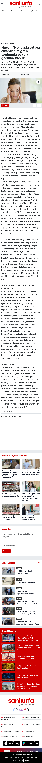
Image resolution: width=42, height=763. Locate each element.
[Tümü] (39, 563)
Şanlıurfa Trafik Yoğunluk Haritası (31, 726)
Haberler (4, 44)
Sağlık (12, 44)
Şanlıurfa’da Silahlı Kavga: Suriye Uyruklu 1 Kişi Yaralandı (26, 612)
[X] (17, 709)
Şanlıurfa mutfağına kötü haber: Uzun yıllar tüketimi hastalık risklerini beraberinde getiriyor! (31, 497)
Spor (38, 11)
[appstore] (12, 743)
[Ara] (40, 4)
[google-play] (30, 743)
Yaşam (23, 11)
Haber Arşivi (28, 736)
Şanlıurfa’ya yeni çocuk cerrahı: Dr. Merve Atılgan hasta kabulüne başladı (11, 495)
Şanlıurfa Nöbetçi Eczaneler (8, 718)
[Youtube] (24, 709)
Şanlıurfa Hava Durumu (32, 717)
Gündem (5, 11)
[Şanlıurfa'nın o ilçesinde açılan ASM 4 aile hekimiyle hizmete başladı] (31, 509)
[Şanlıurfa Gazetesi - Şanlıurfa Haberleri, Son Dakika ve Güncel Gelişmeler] (21, 4)
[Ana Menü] (2, 4)
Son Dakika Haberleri (10, 736)
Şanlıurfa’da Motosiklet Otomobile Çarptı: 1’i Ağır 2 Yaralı (28, 602)
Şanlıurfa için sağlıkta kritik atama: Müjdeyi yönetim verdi (9, 517)
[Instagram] (21, 709)
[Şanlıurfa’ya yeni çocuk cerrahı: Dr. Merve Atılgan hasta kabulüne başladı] (11, 486)
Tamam (27, 760)
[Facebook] (13, 709)
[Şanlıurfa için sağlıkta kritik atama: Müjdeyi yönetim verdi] (11, 509)
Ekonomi (14, 11)
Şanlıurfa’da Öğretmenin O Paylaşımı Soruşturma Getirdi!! (25, 592)
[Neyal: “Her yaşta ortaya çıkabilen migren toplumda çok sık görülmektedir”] (21, 90)
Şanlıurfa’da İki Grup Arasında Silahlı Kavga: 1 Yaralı (27, 623)
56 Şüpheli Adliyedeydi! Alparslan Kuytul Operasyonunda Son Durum (27, 572)
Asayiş (31, 11)
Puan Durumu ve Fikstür (11, 731)
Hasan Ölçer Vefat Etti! (28, 582)
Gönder (6, 551)
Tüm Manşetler (29, 731)
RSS (7, 751)
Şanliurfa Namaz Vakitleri (8, 726)
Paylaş (6, 105)
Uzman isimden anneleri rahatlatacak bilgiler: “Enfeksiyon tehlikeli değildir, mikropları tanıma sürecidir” (10, 474)
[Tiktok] (28, 709)
